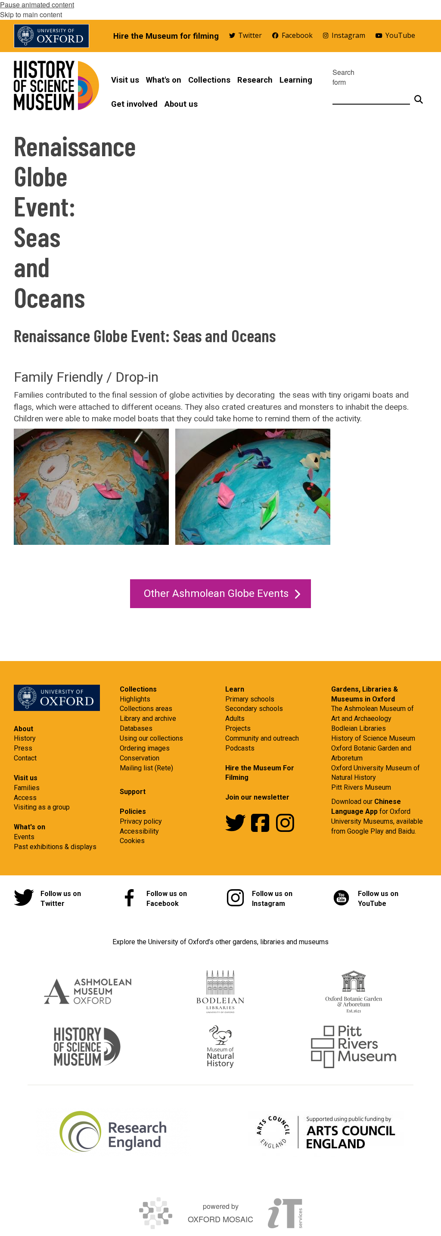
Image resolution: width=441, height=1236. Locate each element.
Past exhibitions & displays (55, 847)
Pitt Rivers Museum (361, 787)
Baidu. (407, 831)
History (25, 738)
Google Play (366, 831)
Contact (25, 758)
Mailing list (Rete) (146, 768)
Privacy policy (141, 821)
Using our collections (151, 738)
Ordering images (145, 748)
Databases (136, 728)
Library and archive (148, 718)
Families (27, 788)
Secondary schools (254, 709)
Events (24, 837)
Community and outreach (262, 738)
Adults (235, 718)
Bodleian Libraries (358, 728)
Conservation (139, 758)
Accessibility (139, 831)
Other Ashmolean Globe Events (216, 593)
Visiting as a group (42, 807)
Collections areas (146, 709)
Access (25, 798)
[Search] (418, 96)
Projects (238, 728)
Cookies (132, 841)
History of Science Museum (373, 738)
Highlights (135, 699)
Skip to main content (31, 14)
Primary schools (249, 699)
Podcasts (240, 748)
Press (23, 748)
